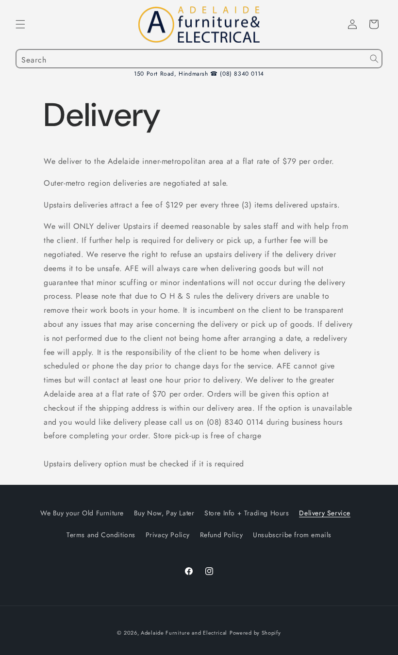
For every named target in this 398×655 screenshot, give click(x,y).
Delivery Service (324, 513)
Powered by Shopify (255, 633)
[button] (20, 24)
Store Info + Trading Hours (246, 513)
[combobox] (199, 58)
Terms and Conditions (100, 535)
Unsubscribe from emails (292, 535)
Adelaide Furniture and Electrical (184, 633)
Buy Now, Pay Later (164, 513)
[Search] (374, 58)
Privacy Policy (168, 535)
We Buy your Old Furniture (82, 513)
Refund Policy (221, 535)
